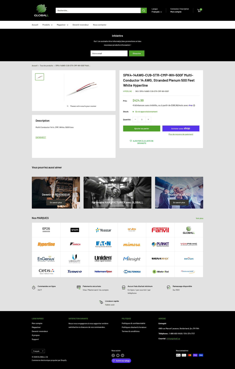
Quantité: (127, 119)
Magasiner (61, 25)
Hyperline (127, 91)
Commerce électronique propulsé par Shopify (49, 360)
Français (36, 351)
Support (35, 339)
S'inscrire (137, 53)
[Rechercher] (144, 10)
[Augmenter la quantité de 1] (148, 119)
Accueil (35, 25)
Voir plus (200, 218)
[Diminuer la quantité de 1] (135, 119)
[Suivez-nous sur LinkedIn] (122, 355)
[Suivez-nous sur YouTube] (118, 355)
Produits (46, 25)
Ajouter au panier (141, 128)
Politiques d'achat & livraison (134, 327)
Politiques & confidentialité (133, 323)
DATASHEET (41, 137)
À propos (36, 335)
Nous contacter (99, 25)
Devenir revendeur (81, 25)
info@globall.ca (173, 338)
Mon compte (175, 11)
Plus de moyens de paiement (181, 134)
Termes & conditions (131, 331)
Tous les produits (46, 66)
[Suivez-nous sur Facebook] (113, 355)
